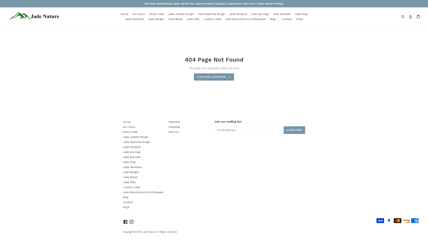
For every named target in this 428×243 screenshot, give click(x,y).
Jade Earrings (260, 14)
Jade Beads (175, 19)
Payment (174, 121)
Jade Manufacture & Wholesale (245, 19)
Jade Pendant (238, 14)
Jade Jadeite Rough (181, 14)
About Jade (156, 14)
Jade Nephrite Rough (211, 14)
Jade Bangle (156, 19)
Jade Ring (301, 14)
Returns (174, 131)
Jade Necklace (134, 19)
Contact (287, 19)
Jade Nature (149, 232)
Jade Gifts (193, 19)
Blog (275, 19)
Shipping (174, 126)
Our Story (139, 14)
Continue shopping (211, 77)
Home (124, 14)
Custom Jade (212, 19)
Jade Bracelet (282, 14)
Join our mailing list (228, 121)
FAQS (299, 19)
